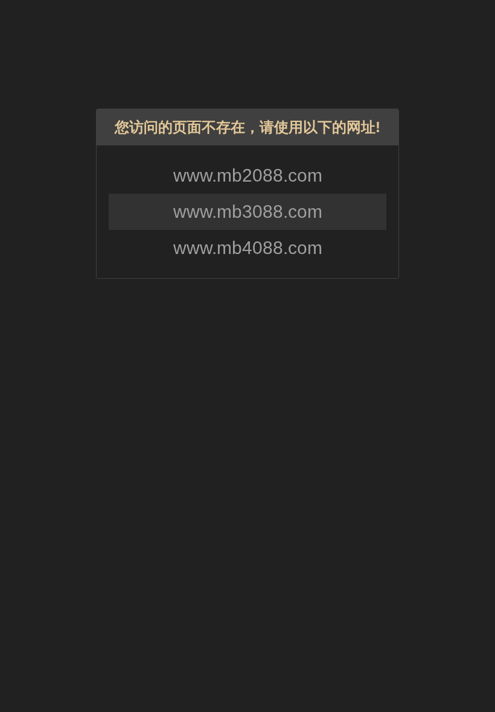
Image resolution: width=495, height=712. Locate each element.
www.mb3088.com (247, 211)
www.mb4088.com (247, 248)
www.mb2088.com (247, 175)
